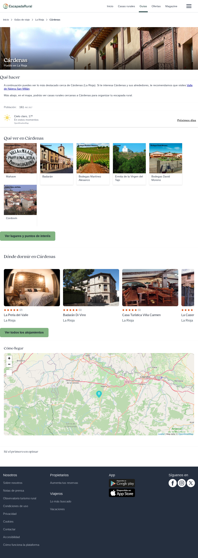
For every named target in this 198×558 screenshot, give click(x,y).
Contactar (9, 529)
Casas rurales (126, 6)
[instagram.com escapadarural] (182, 486)
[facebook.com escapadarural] (173, 486)
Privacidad (9, 513)
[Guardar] (194, 30)
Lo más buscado (60, 501)
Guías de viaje (22, 19)
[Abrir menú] (189, 6)
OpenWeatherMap (21, 123)
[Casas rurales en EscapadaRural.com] (17, 6)
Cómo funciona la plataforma (21, 544)
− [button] (9, 364)
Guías (143, 6)
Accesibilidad (11, 537)
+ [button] (9, 358)
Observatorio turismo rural (19, 498)
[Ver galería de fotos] (194, 65)
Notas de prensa (13, 490)
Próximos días (186, 120)
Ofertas (156, 6)
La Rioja (39, 19)
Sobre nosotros (12, 482)
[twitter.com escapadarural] (191, 486)
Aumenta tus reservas (64, 482)
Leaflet (161, 433)
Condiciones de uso (15, 506)
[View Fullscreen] (9, 373)
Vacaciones (57, 509)
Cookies (8, 521)
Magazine (171, 6)
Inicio (110, 6)
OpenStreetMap (185, 433)
